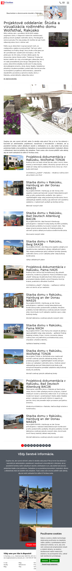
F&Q (20, 566)
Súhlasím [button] (45, 560)
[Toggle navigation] (68, 3)
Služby (6, 564)
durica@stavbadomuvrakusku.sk (14, 558)
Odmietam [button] (54, 560)
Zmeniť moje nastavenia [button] (49, 564)
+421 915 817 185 (31, 558)
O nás (5, 562)
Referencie (22, 564)
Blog (5, 566)
